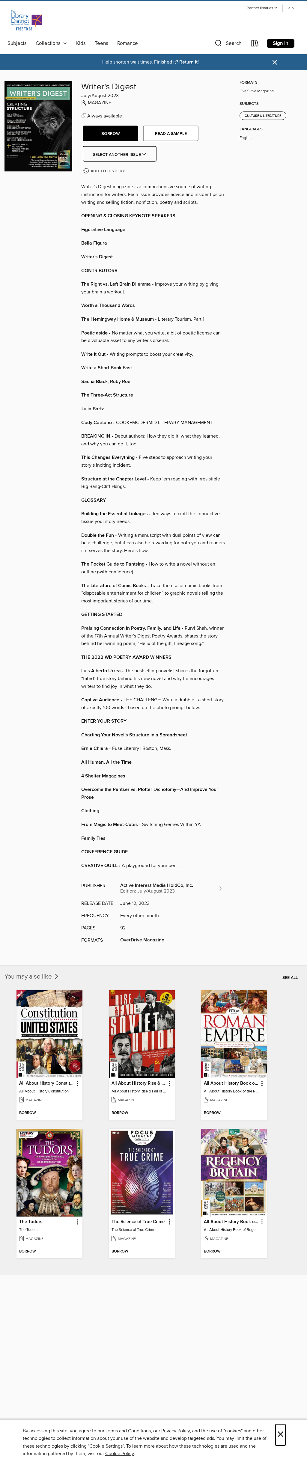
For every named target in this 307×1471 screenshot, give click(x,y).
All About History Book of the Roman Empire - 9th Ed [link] (231, 1083)
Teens (101, 43)
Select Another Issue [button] (117, 154)
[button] (262, 8)
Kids (81, 43)
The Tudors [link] (30, 1222)
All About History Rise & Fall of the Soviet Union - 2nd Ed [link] (139, 1083)
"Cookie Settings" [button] (106, 1446)
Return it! (189, 62)
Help (290, 8)
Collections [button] (49, 43)
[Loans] (255, 44)
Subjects (17, 43)
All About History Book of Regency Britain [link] (231, 1222)
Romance (127, 43)
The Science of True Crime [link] (138, 1222)
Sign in (280, 43)
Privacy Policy (175, 1431)
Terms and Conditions (128, 1431)
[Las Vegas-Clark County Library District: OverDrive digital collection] (26, 20)
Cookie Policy (119, 1454)
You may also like (28, 977)
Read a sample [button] (171, 133)
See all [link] (290, 977)
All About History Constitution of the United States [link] (46, 1083)
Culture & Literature (263, 116)
